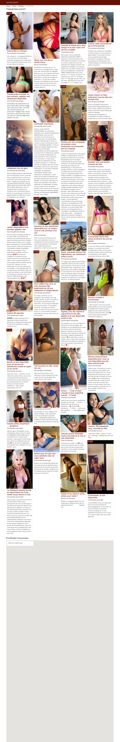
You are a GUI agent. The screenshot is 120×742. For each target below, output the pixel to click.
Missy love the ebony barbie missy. (43, 61)
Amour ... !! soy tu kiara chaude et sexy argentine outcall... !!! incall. (72, 393)
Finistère (21, 6)
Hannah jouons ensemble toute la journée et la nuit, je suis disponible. (73, 436)
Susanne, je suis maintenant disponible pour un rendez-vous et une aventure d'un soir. (46, 229)
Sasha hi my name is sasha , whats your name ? (73, 495)
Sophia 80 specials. (15, 313)
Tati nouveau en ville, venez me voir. (46, 367)
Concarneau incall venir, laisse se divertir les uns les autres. (100, 239)
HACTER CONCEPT (12, 2)
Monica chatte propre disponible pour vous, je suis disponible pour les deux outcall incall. (98, 360)
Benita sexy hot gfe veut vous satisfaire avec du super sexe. (45, 455)
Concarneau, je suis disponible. (96, 496)
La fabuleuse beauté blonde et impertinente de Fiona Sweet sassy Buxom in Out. (19, 492)
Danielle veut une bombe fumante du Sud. (99, 163)
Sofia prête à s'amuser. (17, 51)
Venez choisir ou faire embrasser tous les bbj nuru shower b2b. (100, 97)
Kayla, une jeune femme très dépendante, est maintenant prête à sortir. (73, 254)
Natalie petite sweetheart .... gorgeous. (18, 425)
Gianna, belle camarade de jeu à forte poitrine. (99, 45)
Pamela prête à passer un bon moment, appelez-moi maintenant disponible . (18, 96)
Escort (8, 6)
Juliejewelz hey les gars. (17, 168)
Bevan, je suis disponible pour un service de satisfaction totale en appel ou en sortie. (19, 365)
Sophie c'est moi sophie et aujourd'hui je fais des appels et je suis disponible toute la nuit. (73, 314)
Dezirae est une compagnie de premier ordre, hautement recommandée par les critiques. (73, 145)
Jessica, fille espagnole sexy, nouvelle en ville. (98, 427)
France (14, 6)
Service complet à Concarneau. (96, 298)
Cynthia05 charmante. (44, 124)
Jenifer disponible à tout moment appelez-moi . (17, 228)
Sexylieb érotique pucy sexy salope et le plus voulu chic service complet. (73, 47)
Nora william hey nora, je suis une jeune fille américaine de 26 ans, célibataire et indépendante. (46, 287)
